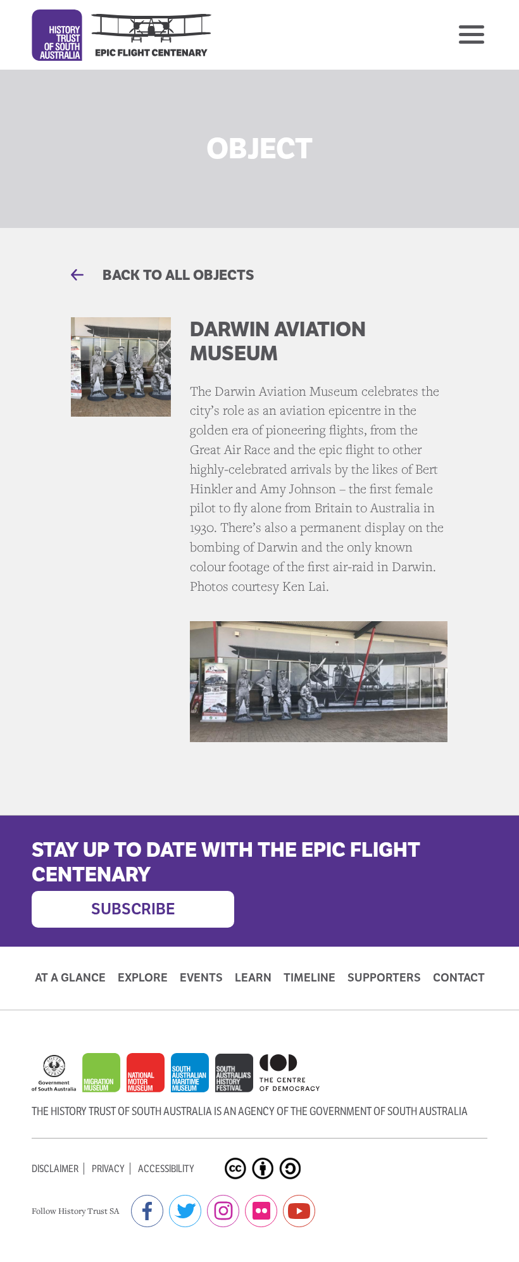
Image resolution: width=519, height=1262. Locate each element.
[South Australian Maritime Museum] (193, 1079)
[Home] (121, 35)
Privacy (108, 1168)
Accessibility (166, 1168)
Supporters (384, 978)
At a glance (70, 978)
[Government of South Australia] (57, 1079)
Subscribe (133, 909)
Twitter (185, 1211)
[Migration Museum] (104, 1079)
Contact (459, 978)
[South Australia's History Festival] (237, 1079)
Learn (253, 978)
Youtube (299, 1211)
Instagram (223, 1211)
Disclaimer (55, 1168)
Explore (143, 978)
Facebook (147, 1211)
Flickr (261, 1211)
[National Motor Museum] (149, 1079)
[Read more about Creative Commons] (237, 1157)
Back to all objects (176, 275)
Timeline (309, 978)
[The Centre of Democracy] (290, 1073)
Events (201, 978)
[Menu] (471, 34)
